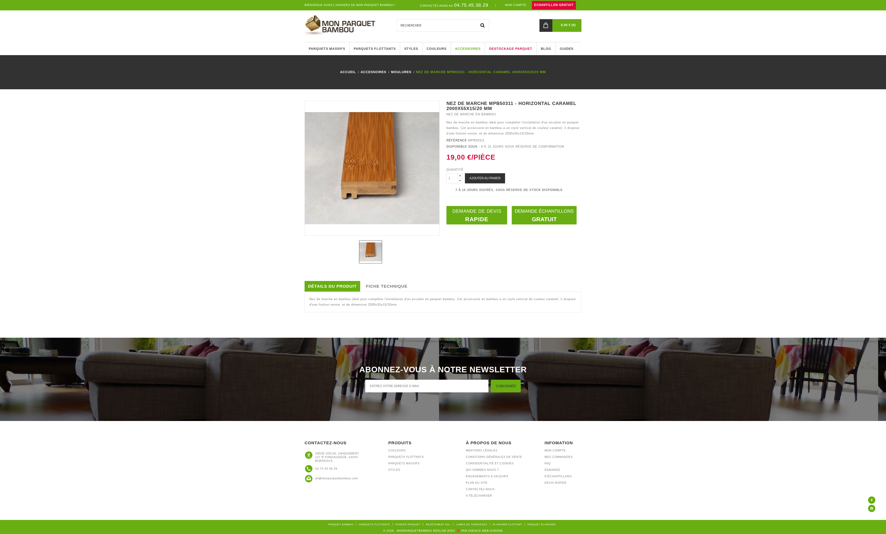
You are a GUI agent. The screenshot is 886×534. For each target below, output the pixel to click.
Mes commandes (559, 457)
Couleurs (397, 450)
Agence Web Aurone (485, 530)
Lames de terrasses (471, 524)
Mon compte (555, 450)
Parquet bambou (340, 524)
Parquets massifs (404, 463)
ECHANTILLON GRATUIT (554, 5)
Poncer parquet (407, 524)
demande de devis (476, 215)
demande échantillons (544, 215)
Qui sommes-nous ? (482, 469)
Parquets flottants (406, 457)
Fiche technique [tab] (386, 286)
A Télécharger (479, 495)
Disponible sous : (463, 146)
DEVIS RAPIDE (556, 482)
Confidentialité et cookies (490, 463)
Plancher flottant (507, 524)
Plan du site (477, 482)
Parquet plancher (541, 524)
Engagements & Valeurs (487, 476)
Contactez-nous (480, 489)
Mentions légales (481, 450)
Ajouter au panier (485, 178)
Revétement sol (438, 524)
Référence (456, 140)
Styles (394, 469)
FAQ (548, 463)
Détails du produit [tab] (332, 286)
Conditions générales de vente (494, 457)
